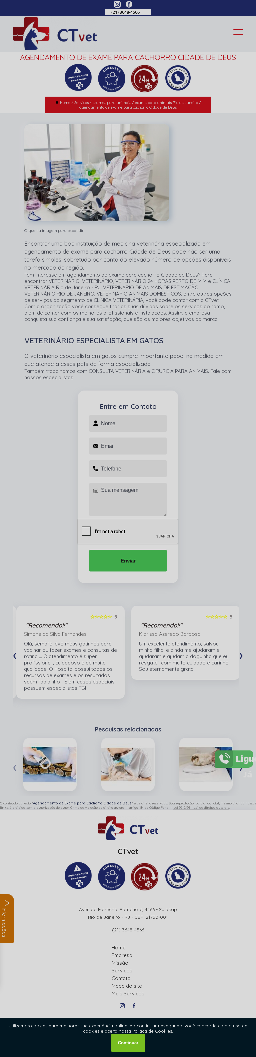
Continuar (128, 1042)
